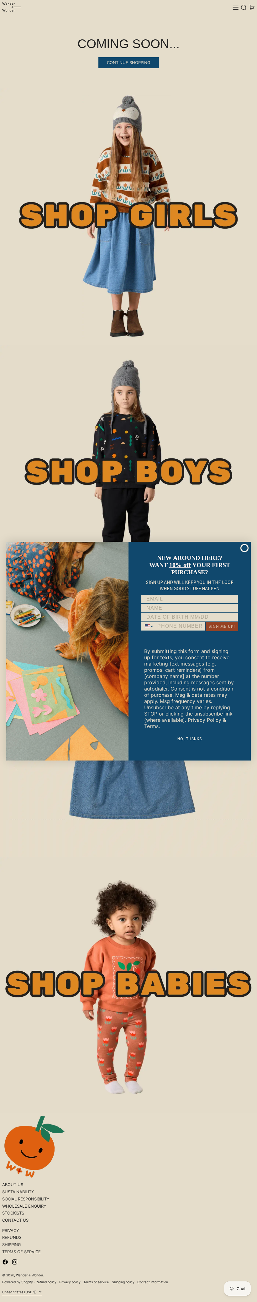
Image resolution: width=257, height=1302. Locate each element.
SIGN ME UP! (222, 626)
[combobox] (147, 626)
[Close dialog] (244, 548)
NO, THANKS (189, 738)
